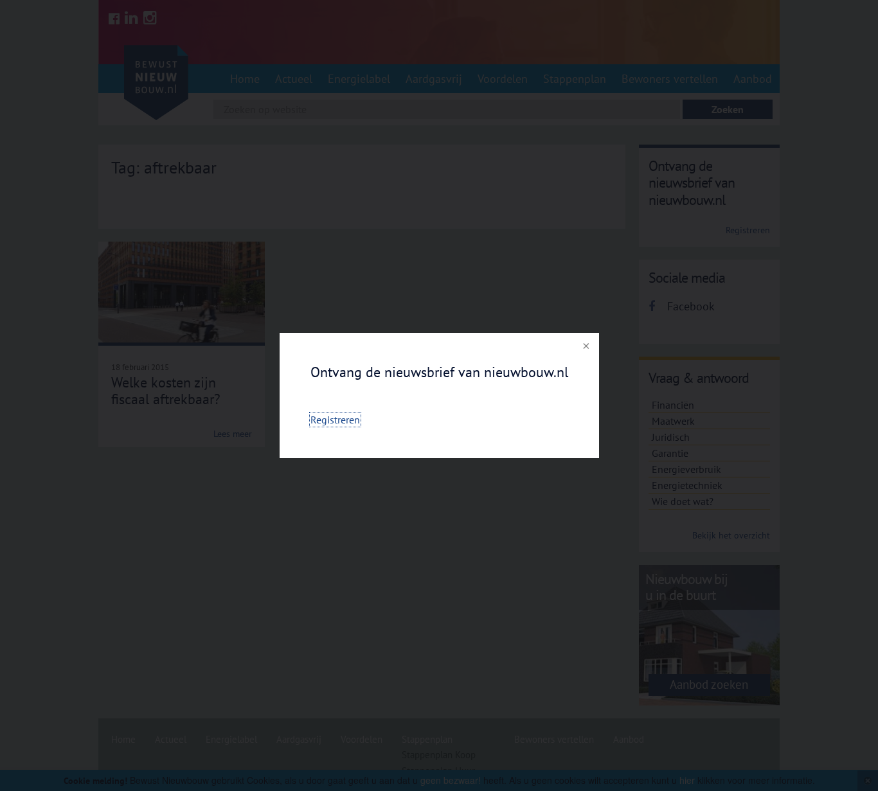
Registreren (335, 419)
